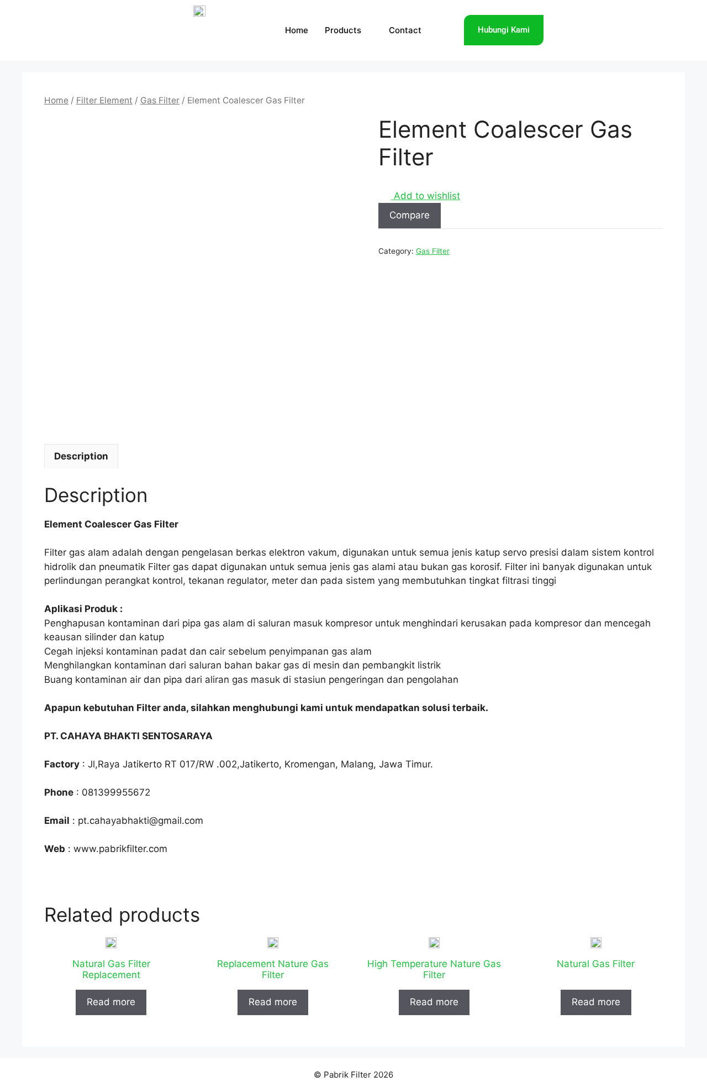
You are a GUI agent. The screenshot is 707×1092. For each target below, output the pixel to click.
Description (81, 456)
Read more (111, 1001)
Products (343, 30)
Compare (409, 215)
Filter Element (104, 100)
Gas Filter (160, 100)
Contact (405, 30)
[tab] (81, 456)
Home (296, 30)
